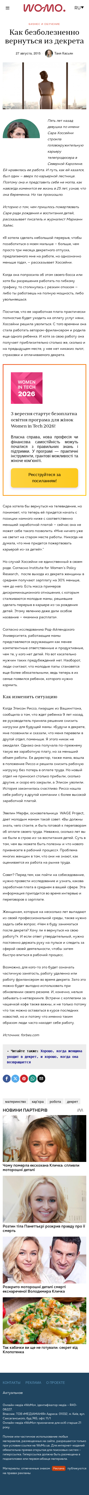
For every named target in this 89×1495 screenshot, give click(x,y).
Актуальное (13, 1392)
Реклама (33, 1383)
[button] (80, 8)
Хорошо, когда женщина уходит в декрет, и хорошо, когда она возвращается (45, 1056)
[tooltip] (7, 1079)
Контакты (12, 1383)
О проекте (55, 1383)
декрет (72, 1101)
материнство (15, 1101)
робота (55, 1101)
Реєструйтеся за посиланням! (44, 477)
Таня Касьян (63, 53)
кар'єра (38, 1101)
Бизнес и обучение (44, 24)
